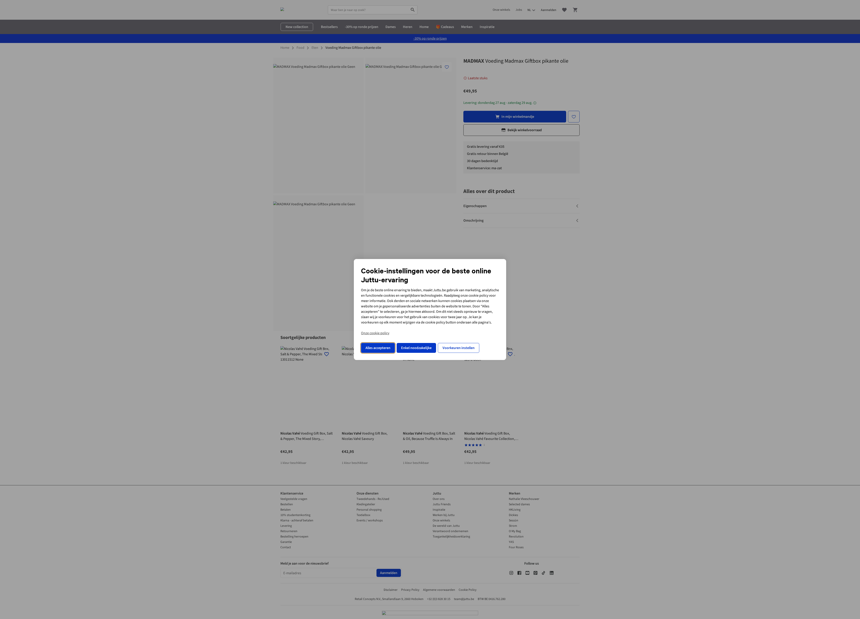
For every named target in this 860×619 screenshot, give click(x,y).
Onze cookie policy (375, 333)
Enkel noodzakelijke (416, 347)
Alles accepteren (378, 347)
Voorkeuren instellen (459, 347)
